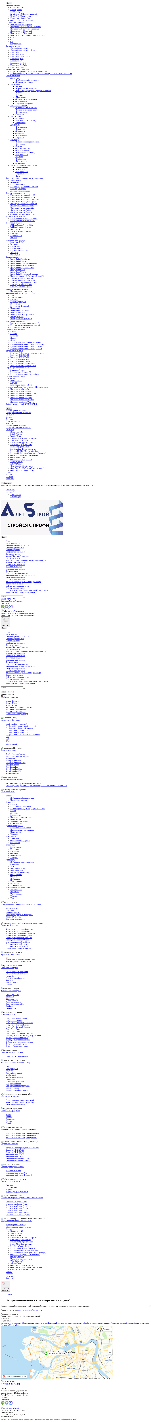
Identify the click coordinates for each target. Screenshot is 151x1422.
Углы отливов (16, 881)
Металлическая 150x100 (20, 361)
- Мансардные (20, 97)
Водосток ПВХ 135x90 (19, 357)
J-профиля (14, 838)
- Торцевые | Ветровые (24, 103)
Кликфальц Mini (16, 59)
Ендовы (13, 804)
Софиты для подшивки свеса (17, 368)
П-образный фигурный (19, 310)
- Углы (17, 176)
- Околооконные (21, 155)
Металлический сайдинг (15, 240)
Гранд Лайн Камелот (18, 261)
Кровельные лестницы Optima (22, 197)
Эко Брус (14, 253)
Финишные (15, 843)
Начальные (14, 892)
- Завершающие (21, 167)
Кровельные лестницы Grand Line (24, 195)
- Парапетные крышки (24, 82)
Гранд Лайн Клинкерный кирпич (23, 263)
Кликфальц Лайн (17, 67)
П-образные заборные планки (22, 798)
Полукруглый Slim (17, 312)
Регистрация (15, 497)
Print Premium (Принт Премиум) (23, 449)
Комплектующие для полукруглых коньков (27, 809)
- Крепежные (20, 131)
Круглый (14, 300)
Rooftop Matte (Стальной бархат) (23, 438)
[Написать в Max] (11, 608)
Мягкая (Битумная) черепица (17, 69)
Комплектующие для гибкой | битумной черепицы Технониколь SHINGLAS (41, 74)
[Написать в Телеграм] (7, 608)
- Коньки (18, 93)
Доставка (9, 419)
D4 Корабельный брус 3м (20, 227)
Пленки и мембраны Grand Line (23, 393)
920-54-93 (8, 599)
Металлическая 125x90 (19, 359)
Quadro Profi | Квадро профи (21, 20)
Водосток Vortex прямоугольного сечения (27, 353)
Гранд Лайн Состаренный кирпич (24, 274)
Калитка (13, 334)
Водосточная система (14, 351)
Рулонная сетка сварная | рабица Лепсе (26, 349)
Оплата (9, 417)
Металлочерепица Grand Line (17, 545)
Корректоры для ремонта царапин (24, 187)
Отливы (13, 877)
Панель (13, 338)
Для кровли (15, 84)
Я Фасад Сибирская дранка (21, 287)
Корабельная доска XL (19, 251)
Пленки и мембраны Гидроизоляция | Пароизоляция (27, 387)
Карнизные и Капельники (20, 806)
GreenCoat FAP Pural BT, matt (22, 470)
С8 (11, 42)
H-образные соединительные (22, 862)
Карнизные (14, 849)
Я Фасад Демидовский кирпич (22, 280)
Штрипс (13, 383)
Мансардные (15, 815)
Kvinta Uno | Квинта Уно (20, 18)
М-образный (15, 304)
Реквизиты (115, 1323)
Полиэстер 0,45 (16, 432)
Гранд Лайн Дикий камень (21, 259)
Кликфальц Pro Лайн (18, 65)
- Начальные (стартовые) (25, 152)
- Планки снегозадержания (26, 99)
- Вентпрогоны (21, 127)
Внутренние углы (17, 868)
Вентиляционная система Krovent (24, 219)
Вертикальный (16, 236)
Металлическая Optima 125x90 (22, 364)
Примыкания (15, 819)
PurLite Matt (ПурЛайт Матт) (21, 443)
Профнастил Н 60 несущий (21, 31)
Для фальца (15, 125)
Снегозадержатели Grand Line (22, 208)
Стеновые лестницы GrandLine (22, 214)
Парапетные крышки (18, 800)
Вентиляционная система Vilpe (22, 221)
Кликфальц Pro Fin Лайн (20, 57)
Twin (12, 295)
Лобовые (14, 813)
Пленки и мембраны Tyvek (21, 398)
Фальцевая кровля (13, 46)
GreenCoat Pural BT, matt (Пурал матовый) (27, 468)
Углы (12, 898)
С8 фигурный (15, 44)
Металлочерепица (13, 5)
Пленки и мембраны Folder (21, 391)
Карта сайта (14, 1325)
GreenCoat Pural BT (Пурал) (21, 466)
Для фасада (14, 140)
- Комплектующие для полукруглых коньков (33, 91)
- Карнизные (20, 129)
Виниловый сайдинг (14, 223)
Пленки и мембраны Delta (20, 389)
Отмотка (13, 378)
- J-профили (20, 144)
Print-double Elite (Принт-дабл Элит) (24, 451)
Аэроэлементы (16, 180)
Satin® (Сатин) (16, 434)
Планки (13, 238)
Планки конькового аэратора (22, 830)
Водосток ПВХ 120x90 (19, 355)
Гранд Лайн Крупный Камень (22, 268)
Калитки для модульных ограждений (25, 325)
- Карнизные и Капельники (26, 89)
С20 (12, 37)
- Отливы (19, 157)
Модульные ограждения (15, 321)
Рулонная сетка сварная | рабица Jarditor (26, 346)
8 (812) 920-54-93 (10, 1383)
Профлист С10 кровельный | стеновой (25, 27)
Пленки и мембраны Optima (21, 395)
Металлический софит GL (20, 372)
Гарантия (9, 477)
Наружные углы (16, 870)
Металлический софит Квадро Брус (24, 374)
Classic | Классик (17, 8)
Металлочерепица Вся (15, 548)
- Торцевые (19, 114)
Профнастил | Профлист (15, 22)
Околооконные (16, 875)
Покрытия (10, 415)
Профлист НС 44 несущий (21, 25)
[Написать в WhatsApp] (3, 608)
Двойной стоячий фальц (20, 48)
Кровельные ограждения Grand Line (24, 199)
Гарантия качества (13, 421)
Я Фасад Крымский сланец (21, 285)
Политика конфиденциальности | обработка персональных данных (83, 1323)
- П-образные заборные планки (27, 80)
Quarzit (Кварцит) (17, 457)
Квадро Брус (15, 246)
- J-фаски (18, 146)
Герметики (14, 182)
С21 (12, 39)
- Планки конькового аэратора (27, 110)
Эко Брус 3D (15, 255)
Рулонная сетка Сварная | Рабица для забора (23, 342)
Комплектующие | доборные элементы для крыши (26, 178)
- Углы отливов (21, 161)
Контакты (10, 423)
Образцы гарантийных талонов (18, 413)
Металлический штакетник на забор (20, 293)
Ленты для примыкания (20, 191)
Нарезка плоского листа (15, 376)
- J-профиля (19, 118)
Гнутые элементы (13, 76)
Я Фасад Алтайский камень (21, 278)
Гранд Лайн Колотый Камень (22, 265)
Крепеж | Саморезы (18, 189)
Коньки (13, 811)
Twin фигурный (16, 297)
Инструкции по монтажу (16, 411)
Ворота (13, 332)
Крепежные (15, 851)
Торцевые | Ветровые (18, 821)
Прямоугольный (16, 317)
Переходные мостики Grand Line (23, 204)
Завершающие (16, 890)
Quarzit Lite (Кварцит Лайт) (21, 460)
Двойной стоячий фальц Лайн (22, 50)
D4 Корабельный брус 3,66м (21, 225)
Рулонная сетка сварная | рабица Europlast (27, 344)
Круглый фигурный (18, 302)
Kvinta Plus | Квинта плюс (20, 16)
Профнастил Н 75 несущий (21, 33)
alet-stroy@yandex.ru (14, 1408)
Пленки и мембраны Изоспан (22, 400)
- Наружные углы (22, 150)
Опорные (14, 853)
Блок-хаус (14, 233)
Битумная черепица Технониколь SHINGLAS (28, 71)
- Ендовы (19, 86)
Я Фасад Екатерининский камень (23, 283)
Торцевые (14, 834)
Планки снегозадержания (20, 817)
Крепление (14, 336)
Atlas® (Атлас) (16, 464)
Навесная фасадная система (17, 289)
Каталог (7, 694)
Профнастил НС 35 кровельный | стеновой (27, 35)
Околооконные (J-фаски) (20, 841)
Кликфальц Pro (16, 61)
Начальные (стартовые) (19, 873)
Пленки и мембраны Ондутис (22, 402)
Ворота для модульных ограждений (24, 323)
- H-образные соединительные (27, 142)
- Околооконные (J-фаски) (25, 120)
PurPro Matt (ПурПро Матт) (21, 445)
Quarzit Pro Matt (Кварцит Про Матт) (25, 455)
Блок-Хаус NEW (17, 242)
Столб (12, 340)
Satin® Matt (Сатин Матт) (20, 440)
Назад (9, 3)
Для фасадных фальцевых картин (23, 165)
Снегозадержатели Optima (20, 210)
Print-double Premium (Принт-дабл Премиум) (28, 453)
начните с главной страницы (29, 1310)
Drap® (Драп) (15, 436)
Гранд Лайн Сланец (18, 272)
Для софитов (15, 116)
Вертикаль (14, 244)
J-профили (14, 864)
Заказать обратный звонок (11, 601)
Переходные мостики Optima (22, 206)
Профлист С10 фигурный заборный (24, 29)
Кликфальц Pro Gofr (18, 63)
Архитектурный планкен (20, 231)
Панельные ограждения (15, 329)
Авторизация (15, 495)
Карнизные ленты (17, 184)
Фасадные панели (13, 257)
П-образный (15, 308)
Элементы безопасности (15, 193)
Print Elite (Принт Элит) (19, 447)
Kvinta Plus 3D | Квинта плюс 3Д (23, 14)
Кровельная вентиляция (15, 216)
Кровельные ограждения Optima (23, 202)
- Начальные (20, 170)
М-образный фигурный (19, 306)
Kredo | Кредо (15, 12)
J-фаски (13, 866)
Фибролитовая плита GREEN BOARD (21, 404)
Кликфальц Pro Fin (17, 54)
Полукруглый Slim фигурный (22, 314)
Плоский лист (16, 381)
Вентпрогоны (15, 847)
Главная (9, 1294)
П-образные (15, 879)
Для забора (14, 78)
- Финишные (20, 123)
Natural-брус (15, 229)
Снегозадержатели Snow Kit (21, 212)
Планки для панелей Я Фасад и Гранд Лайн (28, 276)
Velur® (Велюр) (16, 462)
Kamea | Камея (16, 10)
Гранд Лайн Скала (17, 270)
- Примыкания (21, 101)
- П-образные (20, 159)
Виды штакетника (13, 543)
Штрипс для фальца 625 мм (21, 385)
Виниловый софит (17, 370)
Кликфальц (14, 52)
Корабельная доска (17, 248)
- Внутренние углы (22, 148)
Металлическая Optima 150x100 (23, 366)
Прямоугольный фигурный (21, 319)
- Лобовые (19, 95)
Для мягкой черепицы (19, 106)
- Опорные (19, 133)
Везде (8, 541)
